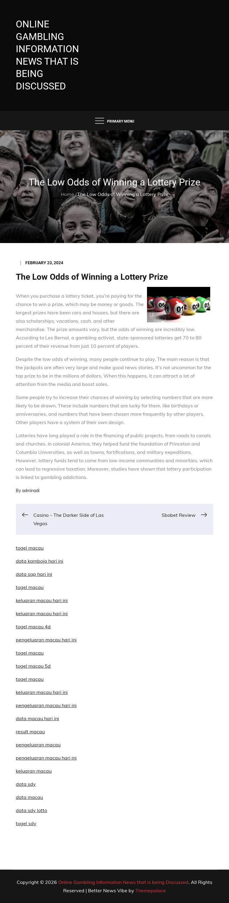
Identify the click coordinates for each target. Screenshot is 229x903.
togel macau (30, 679)
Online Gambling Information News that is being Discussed (123, 882)
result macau (30, 732)
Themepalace (150, 890)
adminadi (30, 490)
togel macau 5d (33, 666)
